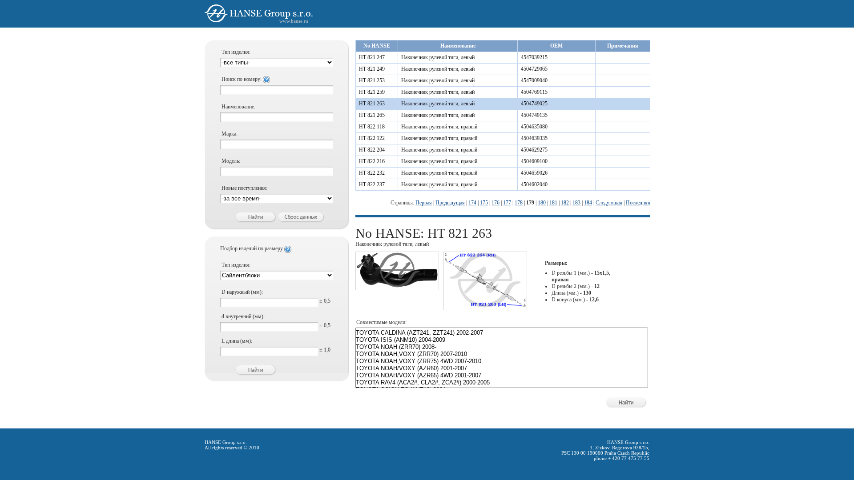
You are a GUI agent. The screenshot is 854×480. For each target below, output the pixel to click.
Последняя (638, 203)
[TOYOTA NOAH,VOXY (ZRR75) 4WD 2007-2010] (502, 361)
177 (507, 203)
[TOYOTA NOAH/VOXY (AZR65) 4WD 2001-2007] (502, 375)
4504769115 (534, 92)
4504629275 (534, 150)
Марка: (230, 134)
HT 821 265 (372, 115)
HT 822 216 (372, 161)
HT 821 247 (372, 57)
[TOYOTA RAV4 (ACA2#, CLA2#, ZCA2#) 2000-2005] (502, 382)
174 (472, 203)
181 (553, 203)
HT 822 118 (372, 127)
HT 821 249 (372, 69)
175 (484, 203)
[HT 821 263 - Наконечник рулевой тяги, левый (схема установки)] (485, 306)
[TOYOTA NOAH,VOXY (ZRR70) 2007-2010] (502, 354)
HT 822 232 (372, 173)
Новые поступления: (244, 188)
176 (495, 203)
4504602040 (534, 184)
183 (576, 203)
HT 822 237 (372, 184)
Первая (423, 203)
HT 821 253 (372, 80)
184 (588, 203)
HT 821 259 (372, 92)
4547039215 (534, 57)
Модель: (231, 161)
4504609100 (534, 161)
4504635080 (534, 127)
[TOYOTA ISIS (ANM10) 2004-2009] (502, 340)
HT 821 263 (372, 103)
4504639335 (534, 138)
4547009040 (534, 80)
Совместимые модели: (381, 322)
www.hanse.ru (293, 21)
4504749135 (534, 115)
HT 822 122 (372, 138)
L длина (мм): (237, 341)
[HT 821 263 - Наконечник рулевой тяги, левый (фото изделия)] (397, 286)
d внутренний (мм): (243, 316)
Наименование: (238, 107)
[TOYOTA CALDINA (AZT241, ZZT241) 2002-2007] (502, 332)
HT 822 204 (372, 150)
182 (565, 203)
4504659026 (534, 173)
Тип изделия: (236, 52)
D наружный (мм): (242, 292)
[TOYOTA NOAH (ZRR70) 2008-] (502, 347)
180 (542, 203)
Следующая (609, 203)
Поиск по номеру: (242, 79)
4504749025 (534, 103)
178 (519, 203)
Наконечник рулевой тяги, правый (439, 127)
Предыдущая (450, 203)
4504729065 (534, 69)
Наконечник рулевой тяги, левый (438, 57)
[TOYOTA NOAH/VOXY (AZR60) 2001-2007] (502, 368)
